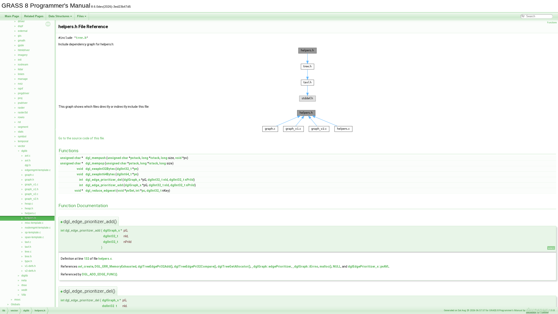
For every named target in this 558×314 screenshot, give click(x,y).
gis (19, 35)
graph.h (29, 179)
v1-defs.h (30, 266)
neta (24, 280)
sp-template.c (33, 232)
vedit (24, 290)
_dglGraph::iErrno (305, 266)
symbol (22, 136)
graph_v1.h (31, 189)
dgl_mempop (94, 163)
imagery (22, 54)
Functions (552, 22)
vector (21, 146)
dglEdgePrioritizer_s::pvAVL (368, 266)
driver (21, 21)
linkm (21, 74)
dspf (20, 26)
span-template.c (34, 237)
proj (20, 98)
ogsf (20, 88)
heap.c (29, 203)
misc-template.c (34, 222)
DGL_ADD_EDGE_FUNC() (99, 274)
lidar (20, 69)
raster (21, 107)
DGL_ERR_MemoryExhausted (115, 266)
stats (20, 131)
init (19, 59)
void (178, 158)
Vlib (23, 294)
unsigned (67, 158)
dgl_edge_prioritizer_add (104, 185)
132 (86, 258)
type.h (28, 261)
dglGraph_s (132, 179)
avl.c (27, 155)
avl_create (85, 266)
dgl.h (28, 165)
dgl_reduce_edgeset (100, 190)
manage (23, 78)
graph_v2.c (31, 194)
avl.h (28, 160)
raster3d (23, 112)
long (145, 158)
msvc (17, 299)
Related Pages (33, 16)
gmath (21, 40)
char (77, 158)
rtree (24, 285)
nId (165, 179)
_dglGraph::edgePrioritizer (271, 266)
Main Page (12, 16)
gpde (21, 45)
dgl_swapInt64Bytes (100, 174)
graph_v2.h (31, 198)
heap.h (29, 208)
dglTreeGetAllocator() (234, 266)
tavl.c (28, 242)
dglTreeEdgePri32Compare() (195, 266)
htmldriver (24, 50)
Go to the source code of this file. (81, 138)
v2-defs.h (30, 270)
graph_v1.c (31, 184)
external (22, 30)
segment (23, 126)
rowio (21, 117)
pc (143, 190)
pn (135, 169)
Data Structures (59, 16)
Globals (15, 304)
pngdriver (23, 93)
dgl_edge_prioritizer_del (103, 179)
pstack (135, 158)
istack (155, 158)
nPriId (189, 179)
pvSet (130, 190)
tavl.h (28, 246)
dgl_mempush (95, 158)
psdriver (22, 102)
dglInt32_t (124, 169)
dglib (24, 150)
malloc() (326, 266)
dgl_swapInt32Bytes (100, 169)
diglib (24, 275)
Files (80, 16)
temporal (23, 141)
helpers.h (30, 218)
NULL (337, 266)
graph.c (29, 174)
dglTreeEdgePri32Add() (155, 266)
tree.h (28, 256)
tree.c (28, 251)
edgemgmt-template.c (38, 170)
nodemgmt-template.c (38, 227)
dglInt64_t (124, 174)
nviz (20, 83)
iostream (23, 64)
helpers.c (30, 213)
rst (19, 122)
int (81, 179)
